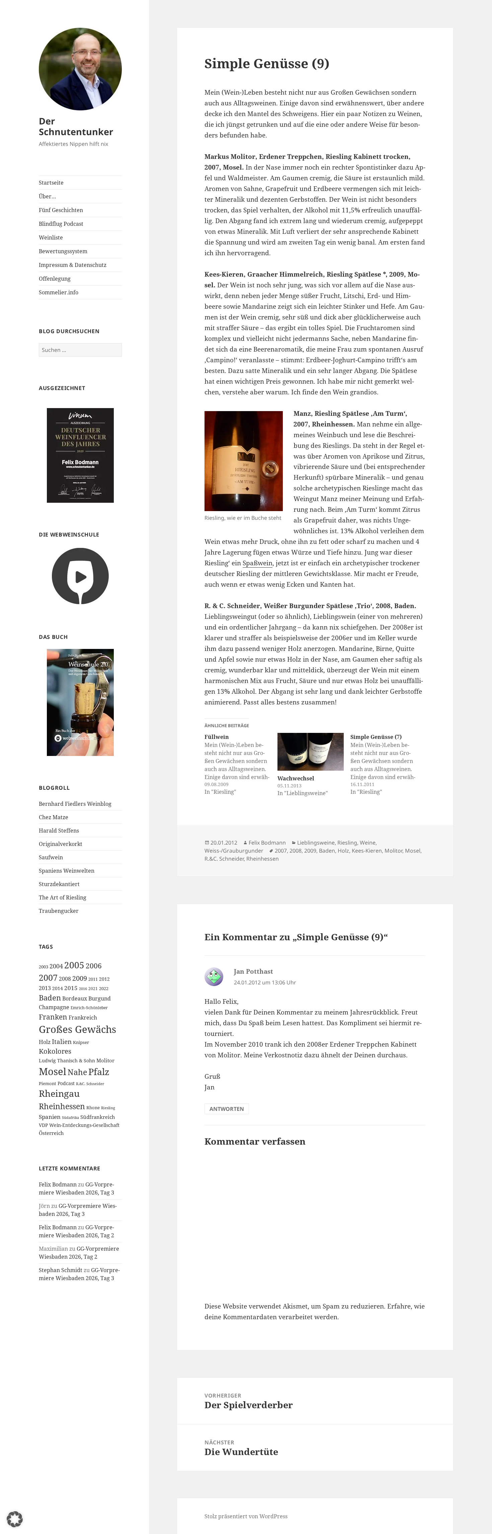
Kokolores (55, 1051)
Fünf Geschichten (61, 210)
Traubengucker (59, 911)
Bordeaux (74, 998)
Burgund (99, 998)
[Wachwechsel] (310, 752)
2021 (93, 988)
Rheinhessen (62, 1106)
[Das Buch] (80, 702)
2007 (48, 977)
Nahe (77, 1072)
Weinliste (51, 237)
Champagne (54, 1007)
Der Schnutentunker (76, 126)
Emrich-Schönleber (89, 1008)
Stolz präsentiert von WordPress (246, 1516)
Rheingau (59, 1093)
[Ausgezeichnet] (80, 455)
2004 (56, 966)
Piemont (47, 1083)
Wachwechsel (295, 778)
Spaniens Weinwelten (66, 870)
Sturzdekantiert (59, 884)
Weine (368, 842)
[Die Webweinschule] (80, 575)
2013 (45, 988)
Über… (47, 196)
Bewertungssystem (63, 251)
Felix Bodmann (58, 1184)
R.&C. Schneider (90, 1083)
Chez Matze (53, 817)
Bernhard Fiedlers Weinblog (75, 803)
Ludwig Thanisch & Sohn (67, 1060)
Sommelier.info (58, 292)
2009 (79, 978)
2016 (83, 988)
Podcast (66, 1083)
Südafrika (70, 1117)
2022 (103, 988)
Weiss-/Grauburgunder (233, 850)
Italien (62, 1041)
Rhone (93, 1108)
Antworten (227, 1109)
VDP (43, 1125)
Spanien (50, 1117)
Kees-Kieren (367, 850)
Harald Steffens (59, 830)
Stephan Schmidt (60, 1270)
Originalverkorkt (60, 844)
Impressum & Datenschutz (72, 265)
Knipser (81, 1042)
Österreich (51, 1133)
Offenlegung (55, 278)
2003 (43, 967)
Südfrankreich (97, 1117)
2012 (104, 979)
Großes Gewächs (77, 1029)
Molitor (105, 1060)
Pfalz (98, 1071)
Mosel (52, 1071)
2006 (94, 965)
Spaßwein (257, 563)
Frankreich (83, 1017)
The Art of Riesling (62, 897)
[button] (14, 1519)
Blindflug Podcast (61, 223)
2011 (93, 979)
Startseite (51, 182)
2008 (65, 978)
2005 (74, 965)
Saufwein (51, 857)
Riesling (108, 1107)
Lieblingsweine (316, 842)
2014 (57, 988)
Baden (50, 997)
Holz (45, 1042)
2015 (71, 988)
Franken (53, 1017)
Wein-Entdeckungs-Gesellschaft (84, 1125)
